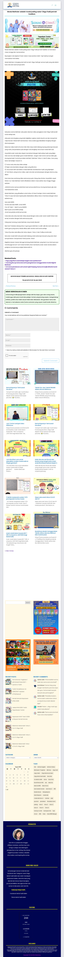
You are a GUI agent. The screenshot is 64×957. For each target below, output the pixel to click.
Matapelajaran (46, 792)
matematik (45, 795)
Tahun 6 (47, 807)
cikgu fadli (55, 770)
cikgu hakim (37, 773)
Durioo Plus (51, 779)
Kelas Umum (45, 785)
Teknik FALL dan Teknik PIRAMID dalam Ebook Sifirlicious (45, 388)
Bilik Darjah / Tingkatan (39, 770)
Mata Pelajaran (37, 795)
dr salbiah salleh (38, 779)
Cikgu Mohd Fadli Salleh (40, 776)
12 (13, 778)
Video (44, 814)
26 (14, 784)
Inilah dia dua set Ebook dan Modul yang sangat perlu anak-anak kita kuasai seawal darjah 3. (46, 461)
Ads (35, 767)
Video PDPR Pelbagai (52, 814)
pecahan (36, 801)
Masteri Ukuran (37, 792)
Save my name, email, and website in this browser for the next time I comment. (31, 350)
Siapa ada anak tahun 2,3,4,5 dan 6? (45, 498)
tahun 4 (36, 807)
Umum (35, 814)
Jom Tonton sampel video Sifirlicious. (15, 424)
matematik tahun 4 (38, 798)
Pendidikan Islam (51, 801)
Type (54, 810)
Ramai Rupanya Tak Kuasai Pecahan (15, 388)
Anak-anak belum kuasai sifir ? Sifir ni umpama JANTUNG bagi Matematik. (16, 535)
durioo (45, 779)
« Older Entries (9, 551)
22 (24, 781)
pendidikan (43, 801)
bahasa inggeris (42, 767)
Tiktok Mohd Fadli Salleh (18, 897)
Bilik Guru (49, 770)
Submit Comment (51, 361)
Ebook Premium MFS (38, 782)
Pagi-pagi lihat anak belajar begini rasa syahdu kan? (23, 261)
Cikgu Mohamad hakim (47, 773)
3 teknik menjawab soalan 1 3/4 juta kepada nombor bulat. (16, 498)
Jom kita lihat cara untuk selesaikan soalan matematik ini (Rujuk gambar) (17, 461)
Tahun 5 (41, 807)
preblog (36, 804)
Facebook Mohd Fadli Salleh (18, 893)
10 (6, 778)
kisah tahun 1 (49, 789)
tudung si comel (38, 810)
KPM (55, 789)
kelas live (50, 782)
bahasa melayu (51, 767)
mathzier (47, 798)
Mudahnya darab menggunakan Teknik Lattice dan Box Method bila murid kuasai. (46, 533)
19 (13, 781)
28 (21, 784)
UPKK (40, 814)
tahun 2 (46, 804)
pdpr (52, 798)
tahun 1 (41, 804)
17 (6, 781)
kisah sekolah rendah (39, 789)
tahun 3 (51, 804)
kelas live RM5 (37, 785)
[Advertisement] (32, 575)
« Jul (7, 789)
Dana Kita (49, 776)
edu (46, 782)
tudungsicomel (47, 810)
